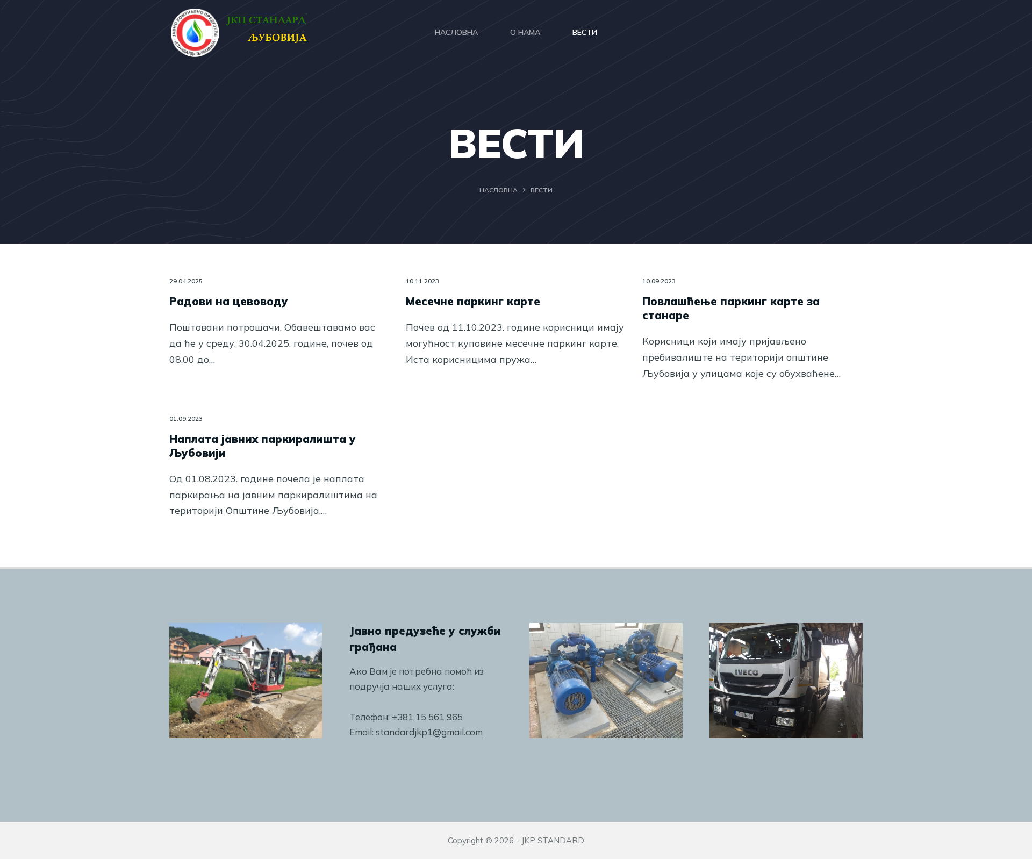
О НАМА (525, 32)
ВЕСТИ (584, 32)
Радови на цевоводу (228, 301)
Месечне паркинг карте (473, 301)
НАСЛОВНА (456, 32)
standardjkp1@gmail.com (429, 732)
